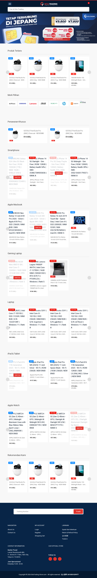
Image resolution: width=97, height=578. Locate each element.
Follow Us (52, 555)
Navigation (12, 525)
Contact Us (11, 532)
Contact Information (16, 546)
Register (38, 532)
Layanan (65, 525)
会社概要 (65, 536)
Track (78, 511)
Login (37, 529)
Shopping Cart (40, 536)
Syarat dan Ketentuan (69, 529)
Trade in (65, 539)
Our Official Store (55, 546)
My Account (40, 525)
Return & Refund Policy (70, 532)
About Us (11, 529)
